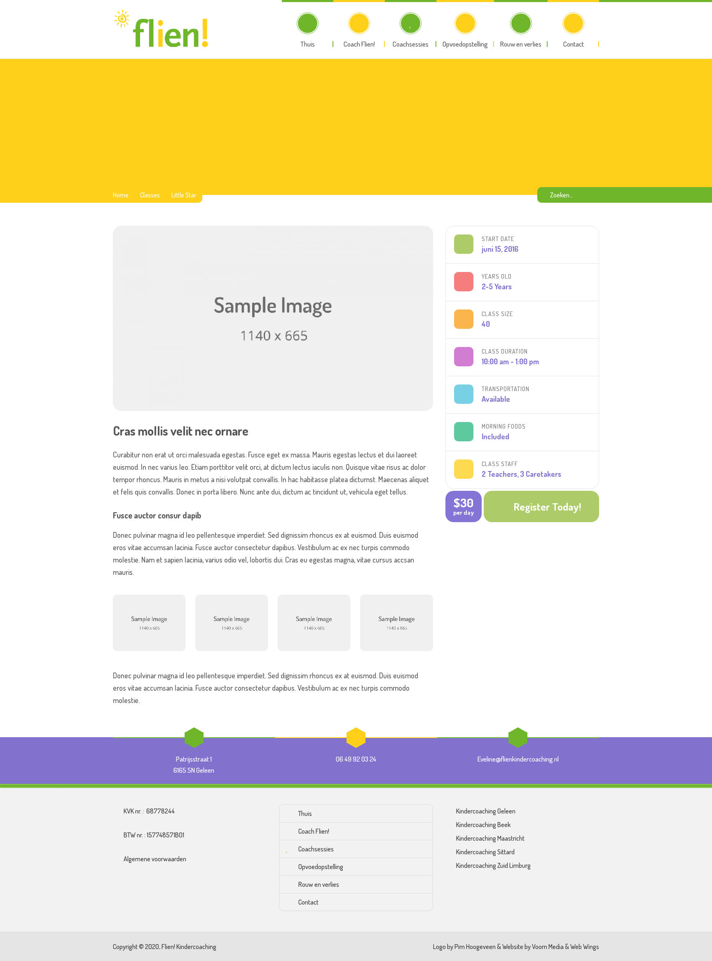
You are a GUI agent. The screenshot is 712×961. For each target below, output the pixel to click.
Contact (308, 902)
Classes (150, 195)
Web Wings (584, 946)
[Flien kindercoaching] (163, 29)
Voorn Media (548, 946)
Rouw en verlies (318, 884)
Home (121, 195)
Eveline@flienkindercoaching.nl (518, 759)
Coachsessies (316, 849)
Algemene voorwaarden (155, 859)
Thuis (305, 813)
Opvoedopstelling (320, 867)
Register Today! (547, 506)
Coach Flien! (313, 831)
